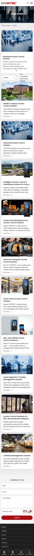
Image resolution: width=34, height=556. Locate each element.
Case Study (14, 25)
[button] (13, 70)
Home (5, 25)
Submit (17, 518)
